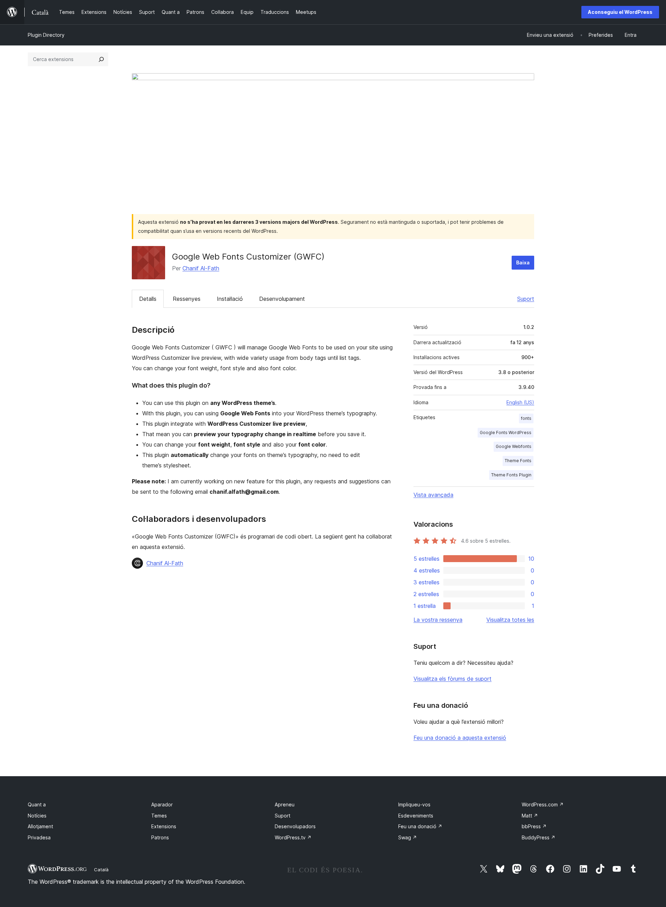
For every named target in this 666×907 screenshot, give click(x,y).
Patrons (160, 837)
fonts (526, 418)
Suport (525, 298)
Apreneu (284, 804)
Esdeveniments (415, 816)
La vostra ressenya (437, 619)
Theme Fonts (518, 460)
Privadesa (39, 837)
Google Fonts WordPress (505, 432)
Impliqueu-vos (414, 804)
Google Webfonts (513, 446)
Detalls (147, 298)
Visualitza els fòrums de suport (452, 678)
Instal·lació (230, 298)
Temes (159, 816)
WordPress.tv (293, 837)
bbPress (534, 826)
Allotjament (40, 826)
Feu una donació (420, 826)
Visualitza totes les (510, 619)
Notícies (37, 816)
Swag (407, 837)
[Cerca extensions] (101, 59)
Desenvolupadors (295, 826)
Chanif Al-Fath (200, 268)
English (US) (520, 402)
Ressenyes (186, 298)
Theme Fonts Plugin (511, 474)
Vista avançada (433, 494)
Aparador (162, 804)
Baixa (523, 262)
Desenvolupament (282, 298)
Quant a (37, 804)
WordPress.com (543, 804)
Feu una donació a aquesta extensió (459, 737)
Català (101, 869)
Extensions (163, 826)
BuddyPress (538, 837)
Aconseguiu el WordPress (620, 12)
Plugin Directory (46, 35)
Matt (530, 816)
